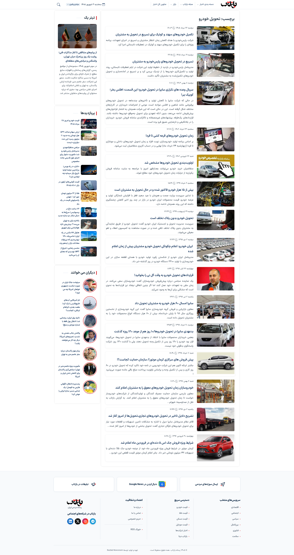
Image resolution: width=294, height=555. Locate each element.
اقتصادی (235, 507)
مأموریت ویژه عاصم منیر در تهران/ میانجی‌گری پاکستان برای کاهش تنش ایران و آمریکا (69, 371)
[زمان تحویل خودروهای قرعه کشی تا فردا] (215, 139)
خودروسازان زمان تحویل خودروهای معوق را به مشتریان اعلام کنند (154, 388)
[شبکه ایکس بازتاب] (78, 521)
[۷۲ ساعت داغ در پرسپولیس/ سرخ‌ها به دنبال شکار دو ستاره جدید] (89, 212)
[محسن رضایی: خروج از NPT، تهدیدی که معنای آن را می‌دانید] (89, 251)
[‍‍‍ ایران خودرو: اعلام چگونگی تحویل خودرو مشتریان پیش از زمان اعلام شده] (215, 249)
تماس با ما (136, 513)
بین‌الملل (235, 524)
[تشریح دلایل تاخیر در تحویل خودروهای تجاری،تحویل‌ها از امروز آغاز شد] (215, 419)
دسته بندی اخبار (207, 4)
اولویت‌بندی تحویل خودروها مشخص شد (168, 163)
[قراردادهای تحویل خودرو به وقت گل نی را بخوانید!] (215, 278)
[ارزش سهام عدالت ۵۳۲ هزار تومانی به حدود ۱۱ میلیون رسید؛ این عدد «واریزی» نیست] (89, 135)
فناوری (236, 530)
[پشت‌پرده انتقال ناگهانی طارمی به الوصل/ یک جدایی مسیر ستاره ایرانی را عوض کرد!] (90, 388)
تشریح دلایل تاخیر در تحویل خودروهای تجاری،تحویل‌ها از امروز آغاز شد (150, 416)
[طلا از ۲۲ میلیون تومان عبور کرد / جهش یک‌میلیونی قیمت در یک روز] (89, 197)
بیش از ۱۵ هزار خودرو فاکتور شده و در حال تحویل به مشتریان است (153, 190)
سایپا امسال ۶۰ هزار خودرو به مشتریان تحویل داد (164, 303)
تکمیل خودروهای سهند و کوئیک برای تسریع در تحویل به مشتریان (154, 34)
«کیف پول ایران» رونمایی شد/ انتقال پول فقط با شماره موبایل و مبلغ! (70, 321)
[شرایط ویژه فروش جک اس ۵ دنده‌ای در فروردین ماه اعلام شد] (215, 447)
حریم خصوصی (134, 519)
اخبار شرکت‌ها (181, 530)
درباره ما (137, 507)
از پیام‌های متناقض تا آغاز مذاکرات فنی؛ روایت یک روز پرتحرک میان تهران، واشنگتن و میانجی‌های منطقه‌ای (78, 57)
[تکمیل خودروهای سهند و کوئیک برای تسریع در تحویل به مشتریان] (215, 38)
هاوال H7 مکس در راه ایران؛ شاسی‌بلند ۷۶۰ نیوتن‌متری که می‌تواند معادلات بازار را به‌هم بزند (69, 238)
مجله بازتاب (188, 4)
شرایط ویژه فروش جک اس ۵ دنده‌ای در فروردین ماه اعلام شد (157, 443)
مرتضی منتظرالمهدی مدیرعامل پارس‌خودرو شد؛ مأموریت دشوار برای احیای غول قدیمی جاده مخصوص (69, 154)
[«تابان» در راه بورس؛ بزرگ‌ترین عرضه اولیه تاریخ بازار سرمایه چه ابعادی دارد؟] (89, 170)
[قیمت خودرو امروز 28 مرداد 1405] (89, 124)
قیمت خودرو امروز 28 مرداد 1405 (70, 122)
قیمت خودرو (182, 507)
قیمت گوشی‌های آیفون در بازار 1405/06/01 (68, 183)
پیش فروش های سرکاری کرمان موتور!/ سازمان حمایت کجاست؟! (155, 360)
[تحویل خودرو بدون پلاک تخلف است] (215, 220)
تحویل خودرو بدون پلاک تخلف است (171, 218)
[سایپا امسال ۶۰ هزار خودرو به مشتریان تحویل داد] (215, 307)
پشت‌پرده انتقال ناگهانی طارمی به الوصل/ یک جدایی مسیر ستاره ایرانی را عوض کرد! (69, 389)
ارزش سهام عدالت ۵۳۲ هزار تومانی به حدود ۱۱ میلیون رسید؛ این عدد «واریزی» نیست (69, 137)
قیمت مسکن (182, 519)
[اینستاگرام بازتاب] (85, 521)
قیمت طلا (183, 513)
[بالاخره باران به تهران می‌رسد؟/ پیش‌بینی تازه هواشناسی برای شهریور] (89, 224)
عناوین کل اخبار (159, 4)
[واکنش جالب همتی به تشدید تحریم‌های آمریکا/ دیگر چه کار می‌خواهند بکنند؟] (90, 337)
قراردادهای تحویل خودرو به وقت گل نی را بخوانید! (163, 275)
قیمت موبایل (181, 524)
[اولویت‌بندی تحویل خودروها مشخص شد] (215, 166)
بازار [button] (174, 4)
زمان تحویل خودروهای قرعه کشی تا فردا (169, 136)
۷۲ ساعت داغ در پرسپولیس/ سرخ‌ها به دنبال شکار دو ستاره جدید (68, 212)
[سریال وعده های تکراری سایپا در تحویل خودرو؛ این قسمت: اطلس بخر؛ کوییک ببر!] (215, 93)
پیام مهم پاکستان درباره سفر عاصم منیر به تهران (70, 352)
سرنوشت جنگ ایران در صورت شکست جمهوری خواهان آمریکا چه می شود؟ (70, 287)
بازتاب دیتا (183, 536)
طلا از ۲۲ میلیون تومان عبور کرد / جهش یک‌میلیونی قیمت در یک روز (69, 198)
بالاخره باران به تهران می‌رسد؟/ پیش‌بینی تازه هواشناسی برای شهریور (69, 224)
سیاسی (235, 519)
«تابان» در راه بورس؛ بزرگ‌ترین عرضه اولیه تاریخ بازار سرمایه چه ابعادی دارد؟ (70, 171)
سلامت (235, 536)
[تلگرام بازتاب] (93, 521)
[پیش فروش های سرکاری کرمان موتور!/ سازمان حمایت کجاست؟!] (215, 363)
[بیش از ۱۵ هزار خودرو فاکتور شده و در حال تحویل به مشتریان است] (215, 194)
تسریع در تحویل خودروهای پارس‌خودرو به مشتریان (162, 61)
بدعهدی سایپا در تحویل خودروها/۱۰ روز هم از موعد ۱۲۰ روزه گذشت (153, 331)
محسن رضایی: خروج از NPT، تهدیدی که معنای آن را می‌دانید (69, 252)
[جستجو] (58, 4)
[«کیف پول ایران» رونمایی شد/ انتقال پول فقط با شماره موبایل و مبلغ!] (90, 321)
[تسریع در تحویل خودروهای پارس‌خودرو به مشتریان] (215, 65)
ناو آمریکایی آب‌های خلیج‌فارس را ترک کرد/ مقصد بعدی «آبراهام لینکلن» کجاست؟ (71, 305)
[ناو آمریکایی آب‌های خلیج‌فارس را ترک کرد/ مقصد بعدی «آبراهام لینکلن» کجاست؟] (90, 304)
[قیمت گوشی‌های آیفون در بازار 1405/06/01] (89, 185)
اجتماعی (235, 513)
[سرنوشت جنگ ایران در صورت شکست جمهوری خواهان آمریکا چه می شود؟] (90, 286)
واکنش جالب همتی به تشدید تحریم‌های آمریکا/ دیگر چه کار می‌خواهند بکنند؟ (69, 338)
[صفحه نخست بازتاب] (75, 502)
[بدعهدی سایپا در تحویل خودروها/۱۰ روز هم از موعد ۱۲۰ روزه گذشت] (215, 335)
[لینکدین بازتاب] (70, 521)
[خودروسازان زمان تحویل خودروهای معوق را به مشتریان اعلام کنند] (215, 391)
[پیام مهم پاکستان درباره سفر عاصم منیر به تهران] (90, 354)
